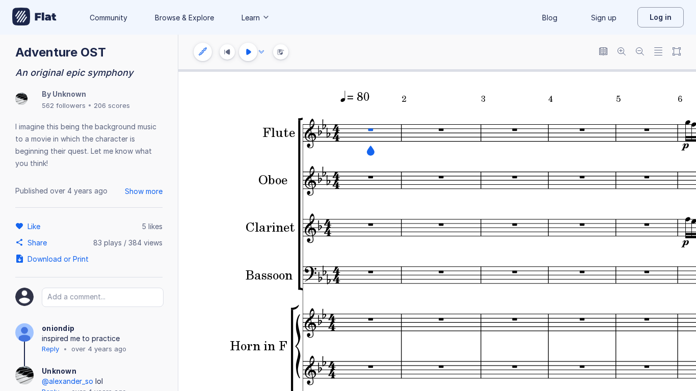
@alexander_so (67, 381)
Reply (50, 349)
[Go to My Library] (34, 17)
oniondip (58, 328)
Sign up (604, 17)
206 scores (112, 105)
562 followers (64, 105)
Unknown (69, 94)
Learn (251, 17)
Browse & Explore (184, 17)
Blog (549, 17)
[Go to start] (227, 52)
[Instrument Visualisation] (280, 52)
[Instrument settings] (203, 52)
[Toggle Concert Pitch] (603, 52)
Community (108, 17)
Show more (144, 191)
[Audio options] (261, 52)
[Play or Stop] (248, 52)
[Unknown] (21, 99)
